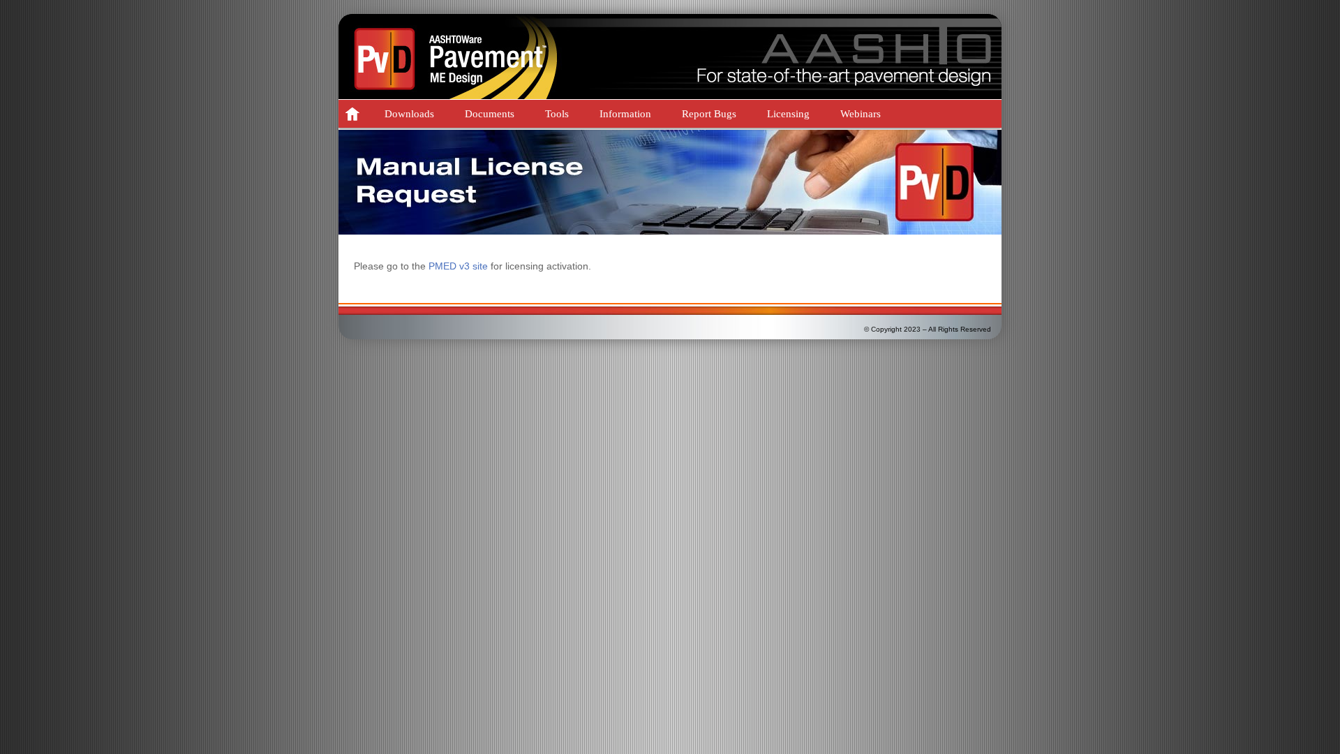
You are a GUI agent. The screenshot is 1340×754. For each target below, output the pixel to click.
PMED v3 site (458, 266)
